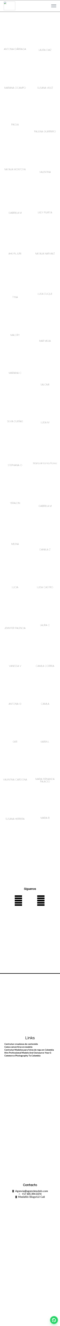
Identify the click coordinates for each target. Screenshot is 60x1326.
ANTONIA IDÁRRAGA (15, 49)
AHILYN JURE (15, 253)
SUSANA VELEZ (45, 87)
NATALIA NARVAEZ (45, 253)
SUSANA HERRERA (15, 819)
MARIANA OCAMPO (15, 87)
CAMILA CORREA (45, 666)
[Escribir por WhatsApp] (54, 1320)
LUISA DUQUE (45, 294)
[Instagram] (41, 901)
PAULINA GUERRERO (45, 131)
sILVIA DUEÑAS (15, 421)
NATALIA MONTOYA (15, 169)
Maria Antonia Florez (45, 463)
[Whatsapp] (18, 901)
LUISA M (45, 422)
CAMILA (45, 704)
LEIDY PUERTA (45, 212)
